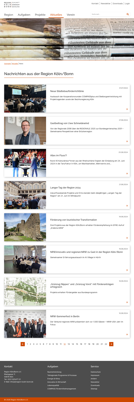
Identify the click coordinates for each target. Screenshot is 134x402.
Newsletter (106, 3)
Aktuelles (56, 14)
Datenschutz (96, 372)
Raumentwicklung (54, 372)
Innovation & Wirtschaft (56, 382)
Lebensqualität (53, 385)
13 (69, 344)
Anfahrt (94, 379)
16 (81, 344)
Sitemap (94, 389)
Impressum (95, 375)
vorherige (23, 343)
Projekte (40, 14)
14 (73, 344)
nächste (111, 343)
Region (8, 14)
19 (93, 344)
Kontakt (95, 3)
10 (57, 344)
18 (89, 344)
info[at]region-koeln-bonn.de (21, 382)
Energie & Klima (53, 379)
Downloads (118, 3)
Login (127, 3)
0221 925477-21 (14, 379)
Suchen (129, 14)
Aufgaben (24, 14)
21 (102, 344)
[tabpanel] (67, 39)
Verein (71, 14)
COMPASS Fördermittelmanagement (61, 389)
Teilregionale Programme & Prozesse (62, 375)
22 (106, 344)
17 (85, 344)
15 (77, 344)
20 (97, 344)
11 (61, 344)
